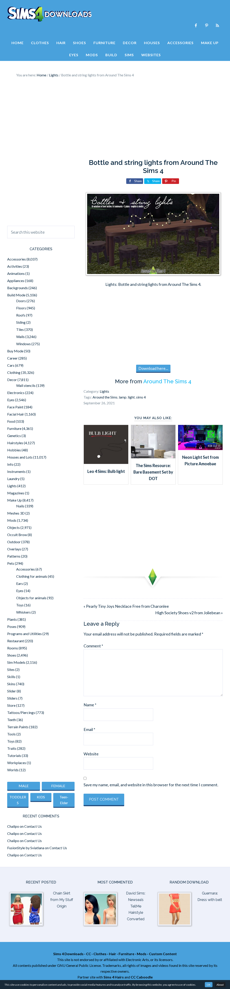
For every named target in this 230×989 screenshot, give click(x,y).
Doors (21, 301)
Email (89, 729)
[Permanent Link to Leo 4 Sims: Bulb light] (106, 462)
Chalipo (13, 826)
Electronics (15, 392)
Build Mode (16, 295)
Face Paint (15, 407)
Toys (20, 605)
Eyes (10, 400)
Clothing (13, 372)
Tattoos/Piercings (21, 712)
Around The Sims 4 (167, 381)
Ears (19, 583)
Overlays (14, 549)
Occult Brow (17, 534)
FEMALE (58, 786)
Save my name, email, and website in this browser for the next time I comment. (151, 784)
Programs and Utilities (24, 633)
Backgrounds (17, 288)
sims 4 (141, 397)
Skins (11, 684)
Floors (21, 308)
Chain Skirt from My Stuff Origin (61, 899)
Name (90, 704)
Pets (10, 563)
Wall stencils (25, 385)
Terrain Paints (18, 727)
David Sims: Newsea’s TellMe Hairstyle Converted (135, 906)
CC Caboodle (142, 977)
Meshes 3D (16, 513)
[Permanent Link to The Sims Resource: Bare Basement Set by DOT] (153, 456)
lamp (122, 397)
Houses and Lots (20, 457)
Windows (23, 344)
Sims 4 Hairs (114, 977)
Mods (11, 520)
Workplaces (16, 763)
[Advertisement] (115, 118)
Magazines (15, 493)
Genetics (14, 435)
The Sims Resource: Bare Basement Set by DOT (153, 472)
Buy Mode (15, 351)
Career (12, 358)
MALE (24, 786)
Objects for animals (31, 598)
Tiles (20, 329)
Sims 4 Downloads (49, 14)
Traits (11, 748)
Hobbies (14, 450)
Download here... (153, 368)
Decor (12, 379)
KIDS (41, 797)
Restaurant (15, 641)
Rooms (12, 648)
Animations (16, 273)
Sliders (12, 698)
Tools (11, 734)
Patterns (13, 556)
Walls (20, 336)
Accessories (16, 259)
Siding (21, 322)
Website (91, 753)
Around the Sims (105, 397)
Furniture (14, 428)
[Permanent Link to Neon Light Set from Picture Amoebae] (200, 448)
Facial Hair (15, 414)
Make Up (14, 500)
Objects (13, 527)
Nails (20, 506)
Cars (10, 365)
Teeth (11, 720)
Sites (11, 669)
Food (11, 421)
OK (209, 984)
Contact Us (33, 826)
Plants (12, 619)
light (131, 397)
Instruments (16, 471)
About (220, 984)
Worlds (13, 770)
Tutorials (14, 755)
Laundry (13, 478)
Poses (11, 626)
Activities (14, 266)
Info (10, 464)
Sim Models (16, 662)
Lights (104, 391)
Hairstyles (15, 443)
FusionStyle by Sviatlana (25, 848)
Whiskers (23, 612)
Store (11, 705)
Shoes (11, 655)
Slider (11, 691)
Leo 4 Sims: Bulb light (106, 471)
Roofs (20, 315)
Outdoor (14, 542)
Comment (93, 645)
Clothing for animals (31, 576)
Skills (11, 676)
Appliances (15, 280)
